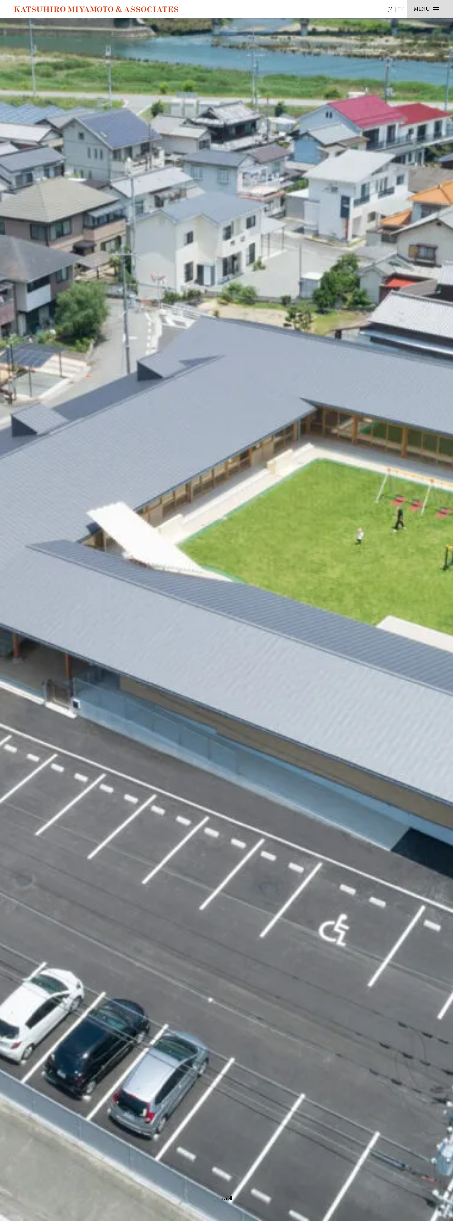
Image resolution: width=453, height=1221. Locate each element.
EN (401, 9)
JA (390, 9)
